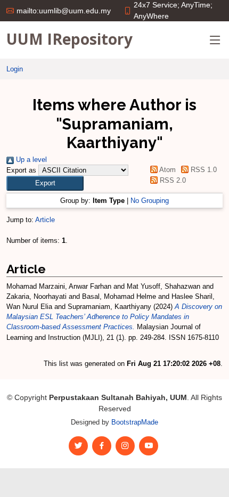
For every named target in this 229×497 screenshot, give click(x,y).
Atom (166, 170)
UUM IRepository (69, 39)
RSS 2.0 (171, 180)
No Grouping (149, 201)
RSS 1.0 (203, 170)
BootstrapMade (134, 422)
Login (14, 69)
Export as (21, 170)
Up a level (30, 160)
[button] (45, 183)
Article (45, 220)
